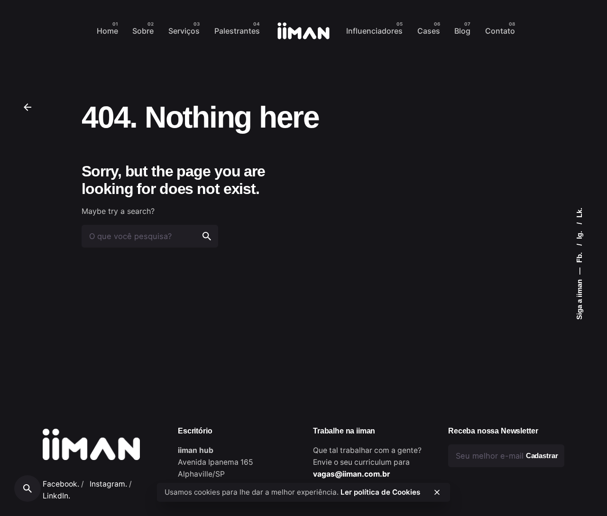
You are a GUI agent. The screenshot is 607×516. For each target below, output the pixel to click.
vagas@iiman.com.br (351, 474)
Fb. (579, 256)
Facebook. (61, 483)
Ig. (579, 234)
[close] (436, 492)
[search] (206, 236)
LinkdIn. (56, 495)
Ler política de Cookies (380, 492)
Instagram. (108, 483)
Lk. (579, 213)
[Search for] (150, 236)
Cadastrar (542, 456)
